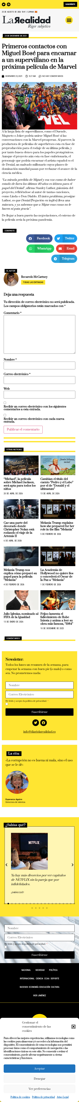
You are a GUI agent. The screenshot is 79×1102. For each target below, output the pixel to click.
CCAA (46, 978)
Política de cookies (20, 1097)
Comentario (12, 313)
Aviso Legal (63, 1097)
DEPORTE (55, 978)
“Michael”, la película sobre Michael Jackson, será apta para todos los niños (20, 484)
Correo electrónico (17, 374)
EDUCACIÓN (44, 987)
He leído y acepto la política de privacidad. (26, 701)
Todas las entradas (33, 282)
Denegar (39, 1079)
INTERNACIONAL (27, 978)
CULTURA (55, 987)
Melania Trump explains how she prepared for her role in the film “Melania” (57, 526)
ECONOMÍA (34, 987)
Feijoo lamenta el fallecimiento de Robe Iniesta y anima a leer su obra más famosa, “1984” (56, 619)
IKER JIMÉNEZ (39, 995)
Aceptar (39, 1068)
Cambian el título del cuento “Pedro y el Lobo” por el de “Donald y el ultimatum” (56, 484)
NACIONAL (26, 970)
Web (7, 388)
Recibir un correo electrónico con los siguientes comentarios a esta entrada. (35, 408)
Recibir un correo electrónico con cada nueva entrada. (34, 420)
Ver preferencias (40, 1089)
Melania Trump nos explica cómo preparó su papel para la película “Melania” (20, 575)
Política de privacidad (43, 1097)
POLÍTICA (53, 970)
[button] (73, 1026)
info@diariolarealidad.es (39, 732)
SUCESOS (24, 987)
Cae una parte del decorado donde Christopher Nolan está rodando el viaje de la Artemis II (19, 529)
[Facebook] (8, 4)
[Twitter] (4, 4)
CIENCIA (39, 978)
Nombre (10, 359)
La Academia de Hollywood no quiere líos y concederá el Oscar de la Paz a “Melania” (56, 575)
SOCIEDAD (40, 970)
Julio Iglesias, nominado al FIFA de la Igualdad (21, 615)
